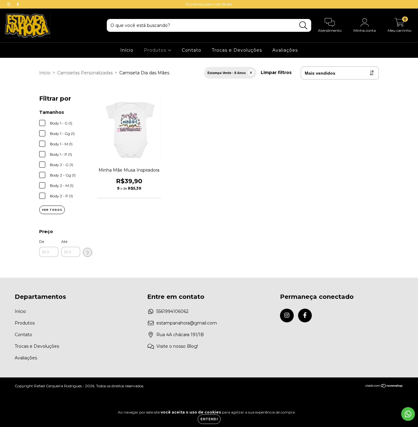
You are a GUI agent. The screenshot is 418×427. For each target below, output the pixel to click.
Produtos (156, 50)
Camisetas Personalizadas (85, 73)
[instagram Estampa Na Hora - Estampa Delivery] (9, 4)
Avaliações (285, 50)
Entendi (209, 419)
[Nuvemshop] (384, 386)
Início (126, 50)
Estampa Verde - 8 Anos (226, 73)
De (41, 241)
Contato (191, 50)
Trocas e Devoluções (237, 50)
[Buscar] (303, 25)
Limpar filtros (276, 72)
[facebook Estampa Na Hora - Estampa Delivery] (18, 4)
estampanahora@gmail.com (186, 323)
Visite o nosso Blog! (177, 346)
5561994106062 (172, 311)
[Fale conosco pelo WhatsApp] (408, 414)
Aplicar (87, 252)
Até (64, 241)
